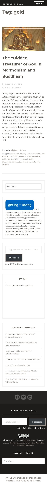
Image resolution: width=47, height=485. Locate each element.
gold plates (11, 159)
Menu (39, 4)
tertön (37, 162)
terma (30, 162)
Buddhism (36, 156)
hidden (19, 159)
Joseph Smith (28, 159)
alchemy (22, 154)
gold (4, 159)
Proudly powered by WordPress (24, 478)
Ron (7, 365)
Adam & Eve (14, 154)
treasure (5, 165)
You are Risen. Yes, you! (30, 359)
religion (14, 150)
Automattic (33, 481)
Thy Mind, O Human (13, 4)
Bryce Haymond (13, 84)
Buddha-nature (25, 156)
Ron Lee (8, 379)
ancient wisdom (33, 154)
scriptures (22, 150)
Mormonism (7, 162)
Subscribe (14, 257)
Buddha (15, 156)
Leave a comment (11, 88)
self (26, 162)
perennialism (18, 162)
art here (29, 285)
